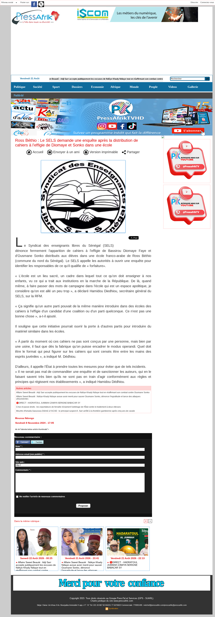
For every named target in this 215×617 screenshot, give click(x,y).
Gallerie (193, 87)
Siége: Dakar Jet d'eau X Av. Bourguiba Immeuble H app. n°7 (62, 605)
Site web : (20, 462)
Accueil (37, 152)
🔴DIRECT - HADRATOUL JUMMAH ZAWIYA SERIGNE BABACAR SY (48, 403)
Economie (97, 87)
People (153, 87)
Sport (56, 87)
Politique (19, 87)
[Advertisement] (111, 49)
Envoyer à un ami (65, 152)
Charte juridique (98, 601)
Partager (133, 152)
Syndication (113, 608)
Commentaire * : (23, 470)
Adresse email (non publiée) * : (30, 454)
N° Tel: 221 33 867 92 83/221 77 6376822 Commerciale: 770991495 (115, 605)
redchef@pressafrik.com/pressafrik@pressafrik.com (165, 605)
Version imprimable (103, 152)
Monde (134, 87)
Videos (172, 87)
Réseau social (7, 2)
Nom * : (19, 446)
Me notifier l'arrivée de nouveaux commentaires (42, 496)
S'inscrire (194, 2)
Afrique (115, 87)
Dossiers (77, 87)
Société (37, 87)
